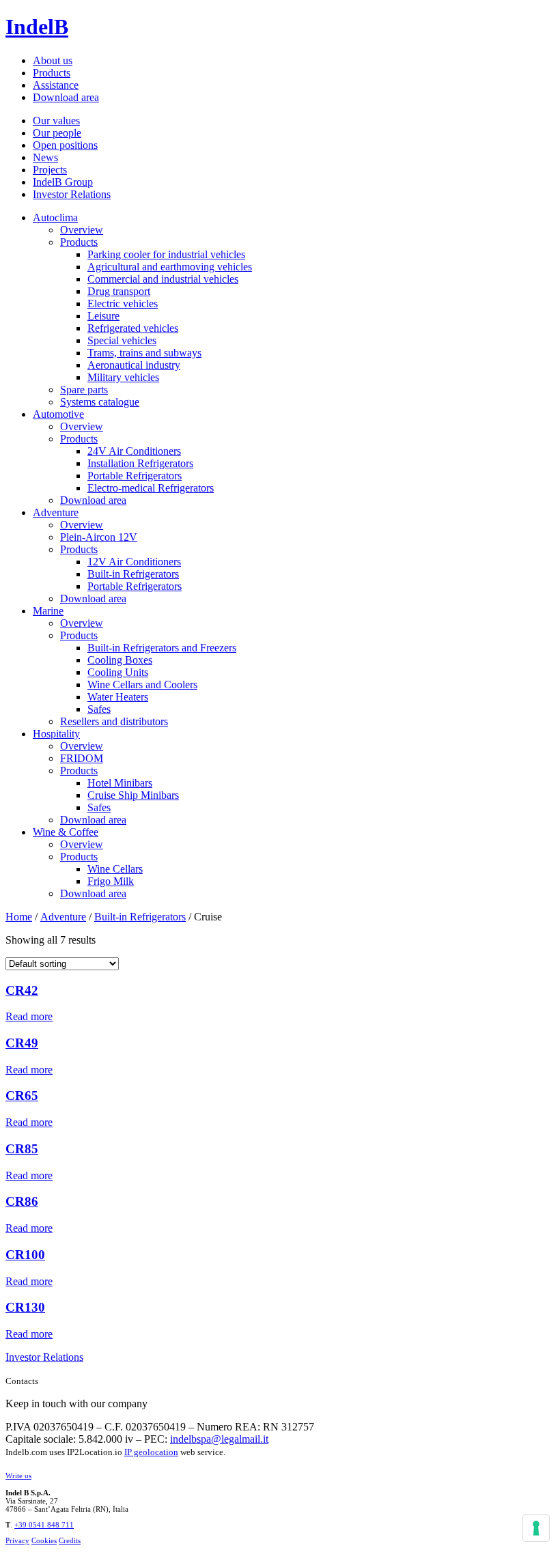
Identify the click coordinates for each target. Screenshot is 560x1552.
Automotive (58, 414)
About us (52, 60)
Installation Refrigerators (140, 463)
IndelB (36, 26)
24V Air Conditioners (134, 451)
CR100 (25, 1254)
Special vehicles (121, 340)
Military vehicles (123, 377)
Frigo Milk (110, 881)
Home (18, 916)
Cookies (44, 1540)
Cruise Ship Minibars (133, 795)
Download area (66, 97)
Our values (56, 120)
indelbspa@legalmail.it (219, 1439)
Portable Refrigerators (134, 475)
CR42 (21, 990)
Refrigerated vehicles (132, 328)
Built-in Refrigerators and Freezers (161, 647)
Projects (50, 169)
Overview (81, 230)
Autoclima (55, 217)
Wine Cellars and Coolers (142, 684)
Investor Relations (72, 194)
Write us (18, 1475)
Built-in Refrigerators (133, 574)
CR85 (21, 1149)
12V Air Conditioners (134, 561)
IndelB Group (63, 182)
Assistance (56, 85)
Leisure (103, 316)
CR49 (21, 1043)
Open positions (65, 145)
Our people (57, 133)
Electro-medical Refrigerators (150, 488)
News (45, 157)
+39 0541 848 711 (44, 1525)
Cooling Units (117, 672)
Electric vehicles (122, 303)
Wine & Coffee (65, 832)
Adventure (56, 512)
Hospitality (56, 733)
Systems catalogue (99, 402)
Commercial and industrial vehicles (162, 279)
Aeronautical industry (133, 365)
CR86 (21, 1201)
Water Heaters (117, 697)
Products (51, 73)
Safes (99, 709)
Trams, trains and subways (144, 352)
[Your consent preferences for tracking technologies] (536, 1528)
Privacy (17, 1540)
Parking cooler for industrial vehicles (166, 254)
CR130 (25, 1307)
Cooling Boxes (119, 660)
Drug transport (118, 291)
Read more (29, 1016)
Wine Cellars (115, 869)
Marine (48, 611)
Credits (70, 1540)
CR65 (21, 1095)
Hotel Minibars (119, 783)
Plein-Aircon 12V (98, 537)
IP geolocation (151, 1452)
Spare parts (84, 389)
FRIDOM (81, 758)
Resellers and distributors (114, 721)
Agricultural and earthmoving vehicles (169, 266)
